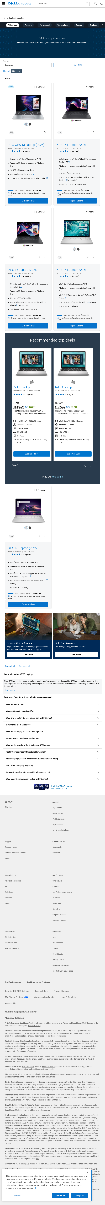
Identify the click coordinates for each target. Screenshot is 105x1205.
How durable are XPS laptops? (18, 725)
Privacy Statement (62, 991)
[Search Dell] (87, 4)
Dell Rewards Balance (61, 830)
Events (55, 948)
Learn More (28, 654)
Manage (17, 1196)
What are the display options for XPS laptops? (24, 732)
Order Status (57, 813)
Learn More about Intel (59, 788)
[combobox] (63, 4)
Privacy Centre (58, 960)
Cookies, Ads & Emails (44, 997)
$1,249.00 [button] (18, 406)
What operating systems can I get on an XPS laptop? (27, 779)
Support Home (11, 847)
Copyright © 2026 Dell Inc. (17, 991)
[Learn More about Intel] (41, 786)
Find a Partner (10, 937)
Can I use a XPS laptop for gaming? (20, 765)
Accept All (79, 1196)
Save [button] (27, 407)
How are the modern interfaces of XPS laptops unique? (28, 772)
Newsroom (56, 903)
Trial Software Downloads (62, 971)
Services (8, 898)
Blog (54, 937)
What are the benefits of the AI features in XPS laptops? (28, 745)
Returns (8, 858)
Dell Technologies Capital (62, 892)
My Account (57, 808)
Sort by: (6, 61)
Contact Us (56, 853)
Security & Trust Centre (61, 965)
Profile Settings (58, 819)
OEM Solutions (11, 943)
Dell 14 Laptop (21, 387)
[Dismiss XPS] (19, 71)
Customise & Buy (31, 454)
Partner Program (12, 948)
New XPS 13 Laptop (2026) (26, 145)
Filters (79, 65)
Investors (56, 898)
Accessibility (10, 1003)
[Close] (87, 1172)
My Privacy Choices (14, 997)
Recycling (56, 909)
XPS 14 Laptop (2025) (71, 270)
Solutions (9, 892)
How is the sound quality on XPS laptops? (22, 738)
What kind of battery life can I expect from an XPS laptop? (29, 718)
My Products (57, 825)
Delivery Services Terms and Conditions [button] (30, 414)
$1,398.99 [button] (60, 406)
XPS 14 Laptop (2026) (71, 145)
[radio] (26, 124)
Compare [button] (41, 87)
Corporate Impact (59, 915)
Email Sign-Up (57, 954)
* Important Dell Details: (14, 1018)
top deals (57, 476)
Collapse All (24, 666)
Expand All (10, 666)
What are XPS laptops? (15, 704)
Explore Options (28, 201)
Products (8, 886)
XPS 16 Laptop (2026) (23, 270)
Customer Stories (59, 920)
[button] (95, 3)
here (37, 1159)
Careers (55, 886)
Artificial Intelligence (13, 881)
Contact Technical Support (15, 853)
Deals (7, 903)
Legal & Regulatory (68, 997)
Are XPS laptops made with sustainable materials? (26, 752)
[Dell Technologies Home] (20, 3)
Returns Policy (28, 1067)
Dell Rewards (57, 943)
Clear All (6, 71)
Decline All (60, 1196)
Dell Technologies (13, 982)
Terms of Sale (41, 991)
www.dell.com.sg (34, 1026)
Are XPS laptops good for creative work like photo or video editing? (32, 759)
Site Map (8, 807)
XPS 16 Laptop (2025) (23, 548)
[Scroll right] (102, 25)
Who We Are (57, 881)
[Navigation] (4, 3)
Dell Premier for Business (38, 982)
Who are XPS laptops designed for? (20, 711)
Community (57, 847)
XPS (13, 71)
